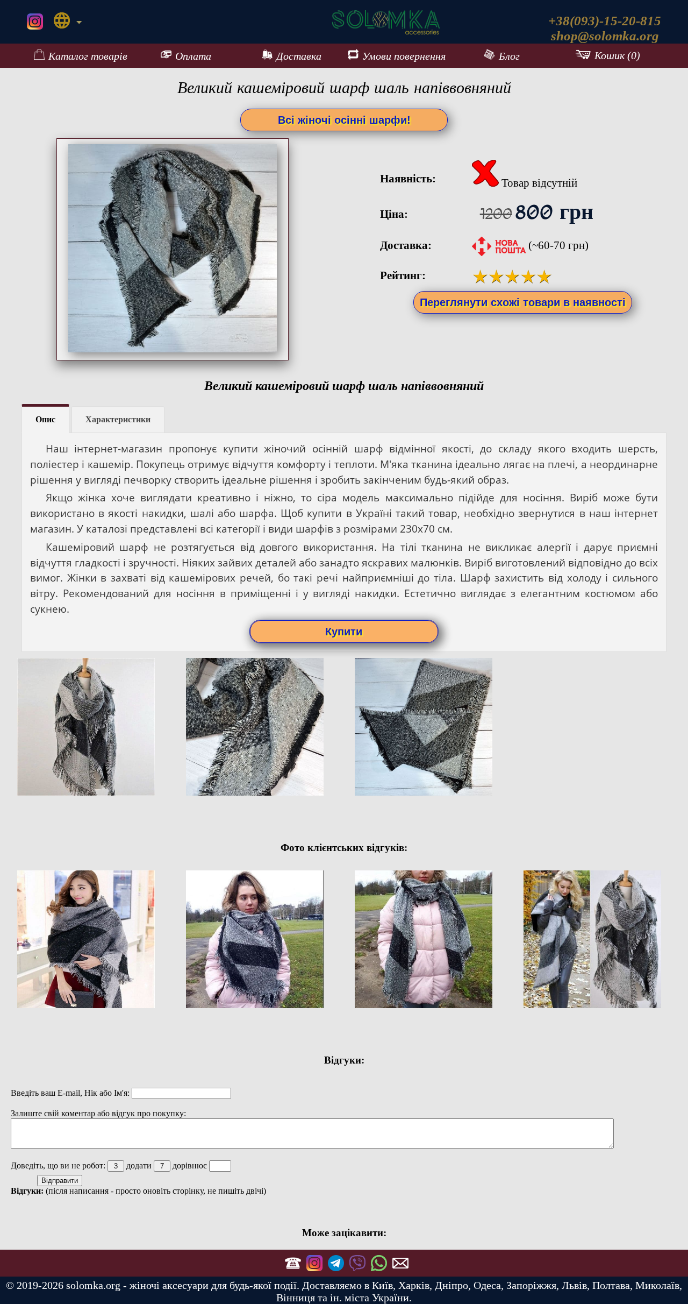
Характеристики (117, 419)
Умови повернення (404, 56)
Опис (45, 419)
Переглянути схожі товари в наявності (523, 302)
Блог (509, 56)
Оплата (193, 56)
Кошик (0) (617, 55)
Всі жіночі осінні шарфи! (344, 120)
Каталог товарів (87, 56)
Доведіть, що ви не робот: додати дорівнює (110, 1165)
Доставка (298, 56)
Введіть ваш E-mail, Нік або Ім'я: (71, 1092)
